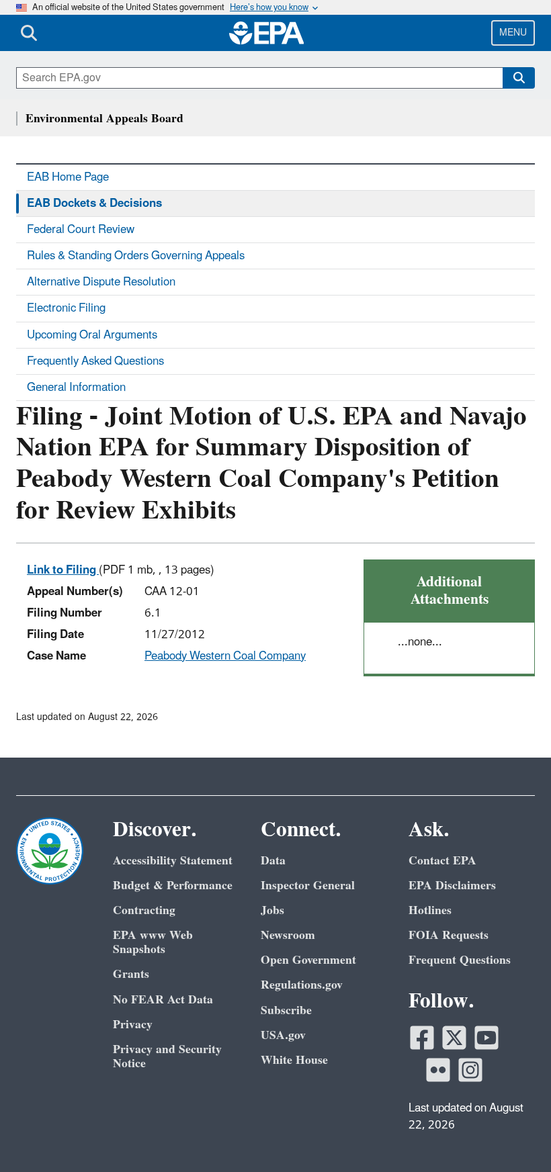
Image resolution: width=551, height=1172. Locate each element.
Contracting (144, 910)
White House (294, 1060)
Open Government (308, 960)
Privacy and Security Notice (167, 1056)
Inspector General (308, 885)
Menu (513, 32)
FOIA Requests (449, 935)
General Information (76, 387)
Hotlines (430, 910)
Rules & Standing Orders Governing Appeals (136, 256)
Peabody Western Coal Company (225, 656)
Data (273, 861)
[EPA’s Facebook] (422, 1037)
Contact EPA (442, 861)
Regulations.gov (302, 985)
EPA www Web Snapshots (153, 942)
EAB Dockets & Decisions (94, 203)
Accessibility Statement (172, 861)
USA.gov (283, 1035)
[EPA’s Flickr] (438, 1069)
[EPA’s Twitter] (454, 1037)
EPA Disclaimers (452, 885)
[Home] (266, 32)
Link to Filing (63, 570)
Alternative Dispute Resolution (101, 282)
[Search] (519, 78)
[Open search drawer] (29, 33)
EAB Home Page (68, 177)
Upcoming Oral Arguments (92, 335)
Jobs (272, 910)
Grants (131, 974)
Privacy (133, 1025)
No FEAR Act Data (163, 1000)
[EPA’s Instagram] (470, 1069)
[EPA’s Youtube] (486, 1037)
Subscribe (286, 1010)
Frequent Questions (460, 960)
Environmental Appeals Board (104, 118)
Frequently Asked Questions (95, 361)
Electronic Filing (66, 308)
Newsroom (288, 935)
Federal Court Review (80, 230)
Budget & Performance (172, 885)
